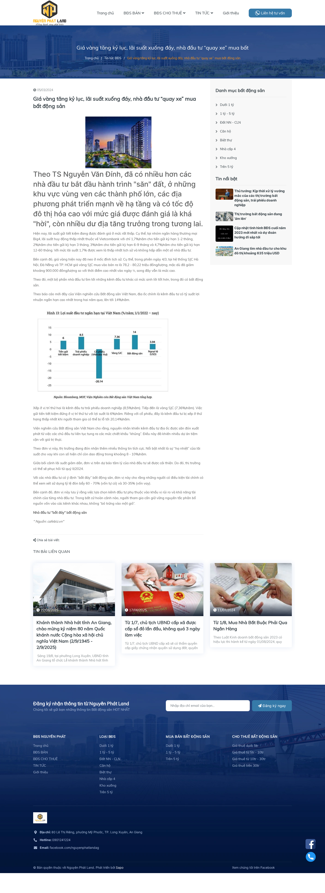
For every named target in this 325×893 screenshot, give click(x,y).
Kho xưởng (228, 158)
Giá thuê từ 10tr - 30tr (249, 759)
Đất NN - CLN (230, 122)
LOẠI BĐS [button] (107, 736)
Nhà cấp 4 (228, 149)
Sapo (119, 867)
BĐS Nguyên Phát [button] (49, 736)
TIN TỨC (39, 765)
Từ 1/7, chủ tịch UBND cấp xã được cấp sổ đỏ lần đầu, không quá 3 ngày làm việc (162, 629)
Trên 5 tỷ (226, 167)
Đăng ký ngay (274, 705)
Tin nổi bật (226, 178)
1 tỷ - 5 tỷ (227, 113)
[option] (74, 618)
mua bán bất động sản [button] (188, 736)
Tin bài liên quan (51, 551)
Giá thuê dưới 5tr (245, 746)
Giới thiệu (40, 772)
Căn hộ (225, 131)
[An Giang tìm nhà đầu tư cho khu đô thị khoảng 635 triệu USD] (224, 251)
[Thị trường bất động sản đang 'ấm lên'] (224, 216)
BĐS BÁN (40, 752)
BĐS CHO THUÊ (45, 759)
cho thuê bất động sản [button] (254, 736)
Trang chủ (40, 746)
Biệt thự (226, 140)
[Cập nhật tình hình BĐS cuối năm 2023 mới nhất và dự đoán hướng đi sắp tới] (224, 234)
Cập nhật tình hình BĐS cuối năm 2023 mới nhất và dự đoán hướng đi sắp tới (260, 232)
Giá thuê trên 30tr (245, 765)
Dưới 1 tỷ (227, 105)
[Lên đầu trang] (310, 869)
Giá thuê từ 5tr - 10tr (248, 752)
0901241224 (55, 840)
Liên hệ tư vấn (273, 13)
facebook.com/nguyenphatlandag (69, 847)
